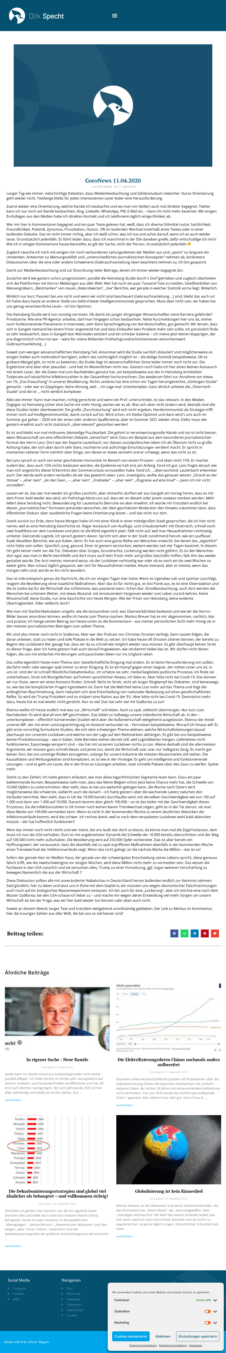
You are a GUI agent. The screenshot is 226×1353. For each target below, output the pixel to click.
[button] (115, 15)
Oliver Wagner (38, 1342)
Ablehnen (163, 1336)
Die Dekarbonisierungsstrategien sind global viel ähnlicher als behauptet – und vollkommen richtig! (57, 1193)
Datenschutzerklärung (143, 1345)
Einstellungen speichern (198, 1336)
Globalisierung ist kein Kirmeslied (169, 1191)
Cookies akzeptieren (131, 1336)
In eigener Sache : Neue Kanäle (57, 1059)
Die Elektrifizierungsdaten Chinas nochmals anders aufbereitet (169, 1062)
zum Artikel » (13, 1100)
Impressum (195, 1345)
